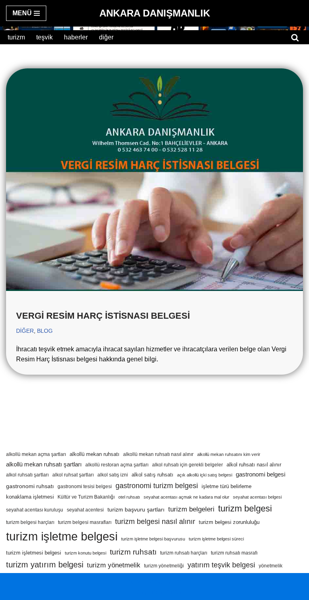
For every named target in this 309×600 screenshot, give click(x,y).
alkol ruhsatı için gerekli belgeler (187, 465)
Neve (136, 581)
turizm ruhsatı (133, 552)
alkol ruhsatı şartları (27, 475)
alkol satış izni (112, 475)
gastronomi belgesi (260, 474)
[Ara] (295, 37)
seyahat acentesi (85, 510)
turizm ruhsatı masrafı (234, 553)
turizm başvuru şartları (136, 509)
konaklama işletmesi (30, 497)
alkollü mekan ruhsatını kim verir (228, 454)
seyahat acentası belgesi (257, 497)
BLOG (45, 331)
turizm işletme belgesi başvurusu (153, 538)
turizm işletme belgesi (61, 536)
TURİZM (16, 37)
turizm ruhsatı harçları (183, 553)
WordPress (165, 581)
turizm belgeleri (191, 509)
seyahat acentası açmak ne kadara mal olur (186, 497)
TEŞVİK (44, 37)
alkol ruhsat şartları (73, 475)
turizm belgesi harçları (30, 522)
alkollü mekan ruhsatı (94, 454)
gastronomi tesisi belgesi (85, 486)
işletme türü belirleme (226, 486)
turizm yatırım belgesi (44, 564)
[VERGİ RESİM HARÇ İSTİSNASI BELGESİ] (154, 179)
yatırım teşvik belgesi (221, 565)
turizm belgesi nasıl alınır (155, 522)
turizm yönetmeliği (164, 566)
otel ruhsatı (129, 497)
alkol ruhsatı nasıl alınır (254, 465)
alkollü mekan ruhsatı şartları (44, 464)
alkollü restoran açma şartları (116, 465)
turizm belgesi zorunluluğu (229, 522)
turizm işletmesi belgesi (33, 553)
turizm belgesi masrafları (84, 522)
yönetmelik (270, 566)
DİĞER (106, 37)
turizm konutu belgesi (85, 553)
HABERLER (76, 37)
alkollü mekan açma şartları (36, 454)
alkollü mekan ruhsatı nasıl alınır (158, 454)
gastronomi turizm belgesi (156, 485)
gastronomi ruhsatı (30, 486)
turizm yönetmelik (113, 565)
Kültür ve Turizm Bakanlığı (86, 497)
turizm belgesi (245, 508)
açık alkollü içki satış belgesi (204, 474)
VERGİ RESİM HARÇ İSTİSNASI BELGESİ (103, 316)
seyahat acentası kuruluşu (34, 510)
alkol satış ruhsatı (152, 475)
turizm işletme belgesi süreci (216, 538)
